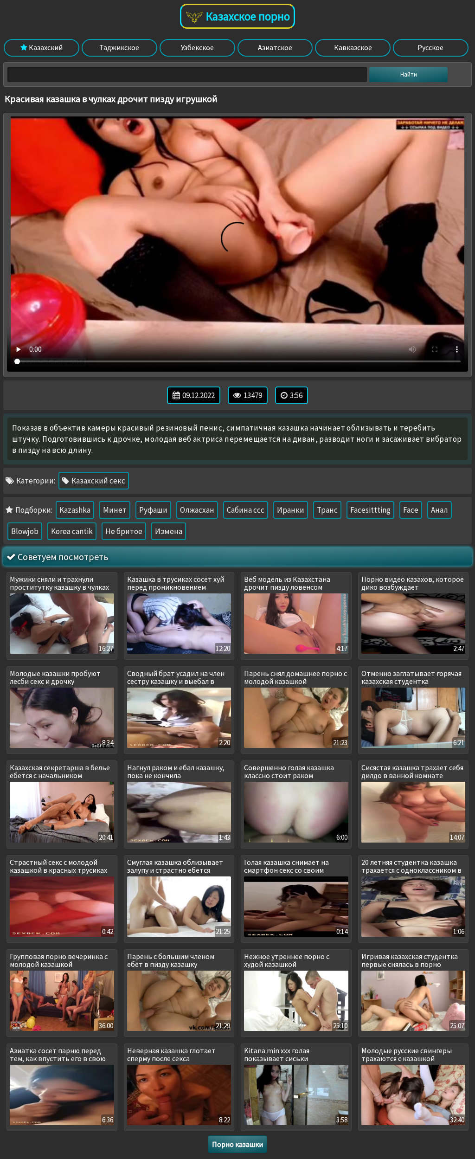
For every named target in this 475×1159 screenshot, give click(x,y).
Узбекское (197, 47)
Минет (115, 510)
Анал (439, 510)
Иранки (290, 510)
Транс (327, 510)
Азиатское (275, 47)
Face (410, 510)
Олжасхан (197, 510)
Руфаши (153, 510)
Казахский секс (97, 481)
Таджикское (119, 47)
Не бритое (123, 531)
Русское (430, 47)
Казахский (45, 47)
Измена (168, 531)
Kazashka (74, 510)
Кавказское (353, 47)
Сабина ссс (245, 510)
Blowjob (25, 531)
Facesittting (370, 510)
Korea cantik (72, 531)
